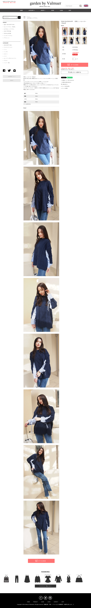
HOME (21, 10)
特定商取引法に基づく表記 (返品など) (67, 69)
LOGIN (61, 10)
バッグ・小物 (6, 62)
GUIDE (52, 10)
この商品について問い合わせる (67, 80)
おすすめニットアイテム (32, 18)
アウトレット (6, 37)
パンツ (5, 56)
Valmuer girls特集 (7, 33)
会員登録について (11, 76)
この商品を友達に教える (66, 82)
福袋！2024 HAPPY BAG (9, 24)
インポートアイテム (8, 35)
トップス (6, 51)
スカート (6, 53)
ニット (28, 16)
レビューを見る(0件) (65, 86)
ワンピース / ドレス (8, 47)
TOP (24, 16)
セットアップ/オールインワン (10, 58)
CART (70, 10)
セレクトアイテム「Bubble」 (10, 26)
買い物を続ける (64, 84)
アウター (6, 60)
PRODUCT (35, 601)
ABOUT (11, 80)
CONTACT (56, 601)
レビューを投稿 (64, 88)
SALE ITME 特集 (7, 31)
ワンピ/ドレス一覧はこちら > (45, 586)
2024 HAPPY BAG (8, 45)
